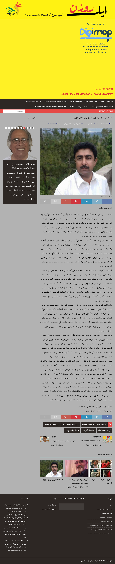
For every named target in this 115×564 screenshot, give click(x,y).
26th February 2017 (103, 124)
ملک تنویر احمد (88, 124)
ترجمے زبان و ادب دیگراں (91, 101)
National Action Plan (94, 424)
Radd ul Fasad (70, 424)
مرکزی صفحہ (110, 101)
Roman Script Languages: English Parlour (50, 106)
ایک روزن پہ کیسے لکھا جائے (49, 509)
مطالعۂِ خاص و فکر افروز (76, 101)
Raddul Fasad (52, 424)
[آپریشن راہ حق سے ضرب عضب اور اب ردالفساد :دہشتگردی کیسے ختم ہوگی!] (76, 468)
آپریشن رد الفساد (104, 430)
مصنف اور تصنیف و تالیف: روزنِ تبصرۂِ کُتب (101, 525)
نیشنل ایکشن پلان (72, 430)
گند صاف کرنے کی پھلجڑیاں (53, 479)
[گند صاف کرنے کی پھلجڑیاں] (51, 468)
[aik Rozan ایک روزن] (57, 17)
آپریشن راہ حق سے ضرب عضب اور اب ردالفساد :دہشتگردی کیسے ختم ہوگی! (77, 483)
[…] (33, 198)
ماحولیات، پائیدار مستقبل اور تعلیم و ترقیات (102, 106)
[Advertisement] (57, 71)
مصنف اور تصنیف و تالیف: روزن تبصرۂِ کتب (55, 101)
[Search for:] (14, 111)
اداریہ (102, 101)
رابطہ (73, 106)
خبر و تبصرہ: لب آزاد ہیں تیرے (33, 101)
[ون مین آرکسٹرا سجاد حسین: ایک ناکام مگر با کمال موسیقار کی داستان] (20, 142)
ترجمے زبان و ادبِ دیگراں (106, 517)
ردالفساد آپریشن (88, 430)
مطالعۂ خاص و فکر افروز (106, 521)
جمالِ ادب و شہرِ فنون (83, 106)
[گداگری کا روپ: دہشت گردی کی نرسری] (100, 468)
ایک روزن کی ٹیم (52, 505)
